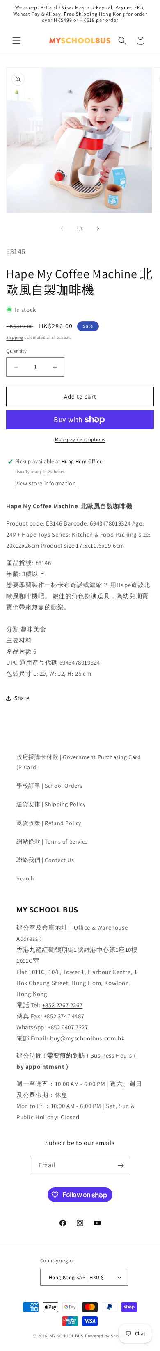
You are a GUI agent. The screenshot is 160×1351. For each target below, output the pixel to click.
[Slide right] (98, 228)
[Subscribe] (121, 1165)
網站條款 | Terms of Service (52, 841)
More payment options (80, 439)
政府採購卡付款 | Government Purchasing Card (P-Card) (78, 762)
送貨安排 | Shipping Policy (50, 804)
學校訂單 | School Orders (49, 785)
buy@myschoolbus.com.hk (87, 1038)
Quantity (16, 350)
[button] (16, 41)
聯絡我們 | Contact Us (45, 860)
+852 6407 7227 (68, 1027)
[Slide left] (62, 228)
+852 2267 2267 (62, 1005)
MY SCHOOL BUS (67, 1336)
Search (25, 878)
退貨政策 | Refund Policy (48, 823)
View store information (45, 483)
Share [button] (22, 698)
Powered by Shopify (106, 1336)
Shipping (14, 337)
